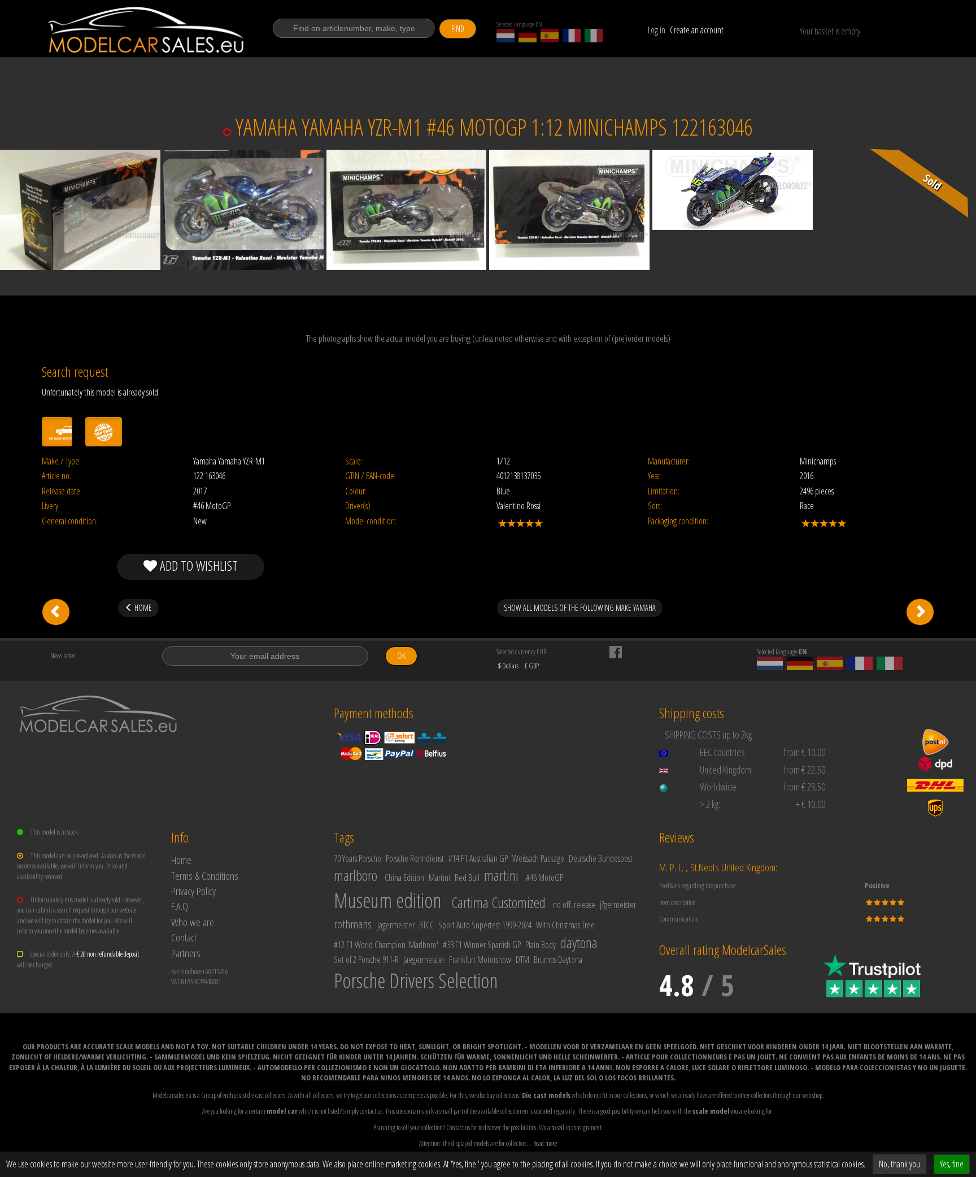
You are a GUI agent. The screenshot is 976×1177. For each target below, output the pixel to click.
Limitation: (663, 491)
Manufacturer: (669, 461)
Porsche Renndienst (415, 858)
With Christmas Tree (565, 925)
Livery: (51, 506)
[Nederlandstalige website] (505, 35)
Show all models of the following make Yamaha (580, 607)
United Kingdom (725, 769)
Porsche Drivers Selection (416, 980)
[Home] (147, 30)
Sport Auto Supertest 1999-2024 (484, 925)
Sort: (655, 506)
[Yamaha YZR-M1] (56, 612)
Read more (545, 1143)
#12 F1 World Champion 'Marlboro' (386, 945)
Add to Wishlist (197, 565)
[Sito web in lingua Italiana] (594, 35)
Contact (184, 937)
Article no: (56, 476)
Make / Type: (61, 461)
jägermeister (396, 925)
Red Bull (467, 877)
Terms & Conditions (204, 875)
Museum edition (387, 900)
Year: (655, 476)
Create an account (697, 30)
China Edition (404, 877)
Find (457, 28)
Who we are (192, 922)
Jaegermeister (424, 959)
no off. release (574, 904)
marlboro (355, 875)
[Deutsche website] (527, 35)
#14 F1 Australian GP (478, 858)
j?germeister (618, 904)
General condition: (70, 521)
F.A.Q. (180, 906)
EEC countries (722, 752)
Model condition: (370, 521)
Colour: (356, 491)
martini (501, 875)
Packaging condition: (678, 521)
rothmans (353, 924)
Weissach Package (538, 858)
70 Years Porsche (357, 858)
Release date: (62, 491)
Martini (439, 877)
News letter (62, 655)
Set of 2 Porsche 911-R (366, 959)
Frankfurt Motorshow (480, 959)
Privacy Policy (193, 890)
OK (401, 656)
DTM (522, 959)
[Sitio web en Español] (550, 35)
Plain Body (540, 945)
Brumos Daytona (558, 959)
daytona (579, 942)
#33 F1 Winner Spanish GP (482, 945)
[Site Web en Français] (572, 35)
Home (181, 859)
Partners (186, 953)
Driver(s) (358, 506)
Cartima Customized (498, 902)
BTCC (426, 925)
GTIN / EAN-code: (370, 476)
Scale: (354, 461)
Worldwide (718, 786)
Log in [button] (656, 30)
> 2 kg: (710, 804)
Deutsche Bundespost (601, 858)
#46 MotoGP (544, 877)
